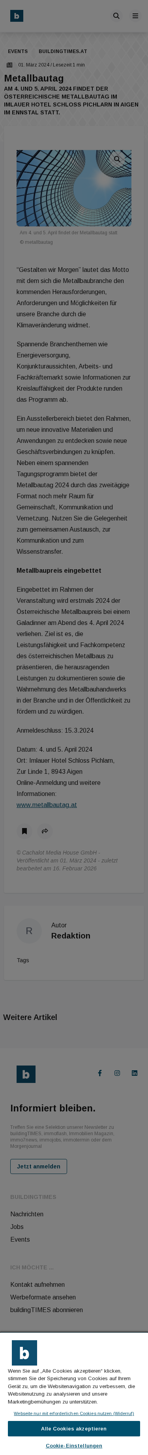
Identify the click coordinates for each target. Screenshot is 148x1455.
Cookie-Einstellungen (74, 1446)
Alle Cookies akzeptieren (74, 1429)
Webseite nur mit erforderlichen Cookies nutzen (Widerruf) (74, 1413)
